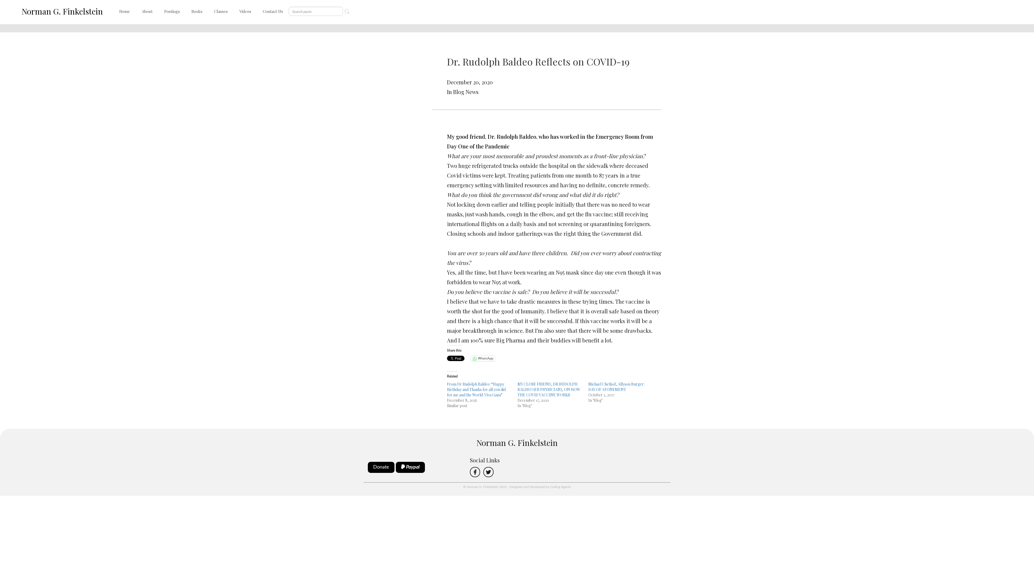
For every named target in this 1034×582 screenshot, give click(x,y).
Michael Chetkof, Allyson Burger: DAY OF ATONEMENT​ (616, 387)
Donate (381, 467)
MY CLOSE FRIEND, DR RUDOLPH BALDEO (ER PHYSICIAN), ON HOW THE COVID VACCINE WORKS (549, 389)
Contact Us (273, 11)
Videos (245, 11)
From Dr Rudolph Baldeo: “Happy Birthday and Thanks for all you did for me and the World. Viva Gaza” (476, 389)
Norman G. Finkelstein (62, 11)
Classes (221, 11)
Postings (172, 11)
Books (196, 11)
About (147, 11)
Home (124, 11)
